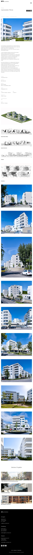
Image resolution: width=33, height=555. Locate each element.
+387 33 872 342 (3, 540)
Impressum (15, 550)
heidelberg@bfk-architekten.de (6, 532)
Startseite (2, 16)
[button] (27, 10)
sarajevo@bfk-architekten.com (6, 542)
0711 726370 (3, 521)
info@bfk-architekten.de (5, 523)
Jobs (12, 550)
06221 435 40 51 (3, 530)
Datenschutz (19, 550)
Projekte (7, 16)
